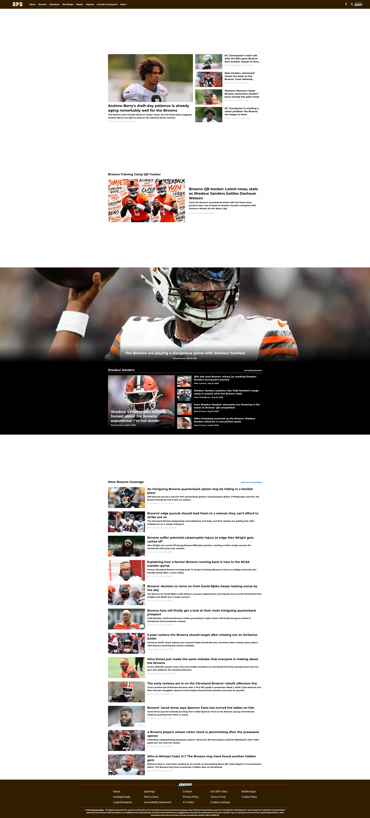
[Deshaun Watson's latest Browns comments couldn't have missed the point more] (228, 97)
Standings (67, 4)
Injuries (90, 4)
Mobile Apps (248, 791)
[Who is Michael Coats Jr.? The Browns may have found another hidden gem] (185, 764)
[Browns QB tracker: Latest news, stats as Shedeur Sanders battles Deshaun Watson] (185, 200)
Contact (187, 791)
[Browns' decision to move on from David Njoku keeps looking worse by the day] (185, 594)
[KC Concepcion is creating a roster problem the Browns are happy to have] (228, 114)
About (116, 791)
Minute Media (97, 810)
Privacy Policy (191, 796)
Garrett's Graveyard (107, 4)
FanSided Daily (121, 796)
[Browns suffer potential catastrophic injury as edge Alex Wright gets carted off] (185, 546)
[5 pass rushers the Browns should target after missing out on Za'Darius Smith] (185, 643)
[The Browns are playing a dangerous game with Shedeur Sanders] (185, 314)
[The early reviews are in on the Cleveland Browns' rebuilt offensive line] (185, 692)
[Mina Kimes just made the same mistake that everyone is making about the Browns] (185, 667)
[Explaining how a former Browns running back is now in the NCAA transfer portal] (185, 570)
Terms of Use (218, 796)
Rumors (42, 4)
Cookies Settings (220, 802)
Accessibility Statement (157, 802)
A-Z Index (188, 802)
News (32, 4)
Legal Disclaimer (122, 802)
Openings (149, 791)
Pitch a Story (151, 796)
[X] (352, 4)
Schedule (54, 4)
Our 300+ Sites (218, 791)
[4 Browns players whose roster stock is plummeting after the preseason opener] (185, 740)
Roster (79, 4)
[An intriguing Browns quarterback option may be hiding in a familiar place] (185, 497)
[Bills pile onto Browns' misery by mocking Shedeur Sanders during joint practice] (219, 381)
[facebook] (346, 4)
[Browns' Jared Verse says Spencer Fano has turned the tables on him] (185, 716)
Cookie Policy (249, 796)
